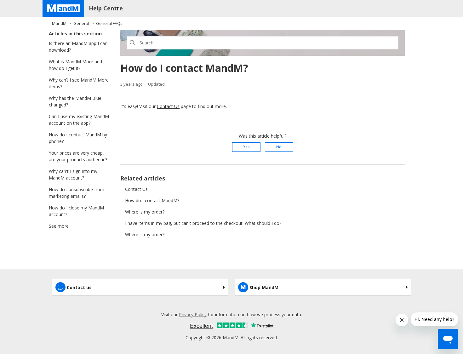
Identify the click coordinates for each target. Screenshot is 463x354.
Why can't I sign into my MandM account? (73, 174)
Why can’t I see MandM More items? (79, 83)
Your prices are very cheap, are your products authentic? (78, 156)
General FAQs (109, 23)
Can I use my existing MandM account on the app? (79, 119)
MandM (59, 23)
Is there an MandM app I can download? (78, 46)
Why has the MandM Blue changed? (75, 101)
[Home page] (63, 8)
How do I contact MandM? (152, 200)
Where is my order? (144, 212)
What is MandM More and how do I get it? (75, 65)
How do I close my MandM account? (76, 211)
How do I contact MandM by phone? (78, 138)
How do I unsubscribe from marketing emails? (76, 192)
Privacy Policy (193, 314)
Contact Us (168, 106)
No (279, 147)
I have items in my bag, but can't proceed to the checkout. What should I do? (203, 223)
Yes (246, 147)
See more (59, 226)
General (81, 23)
